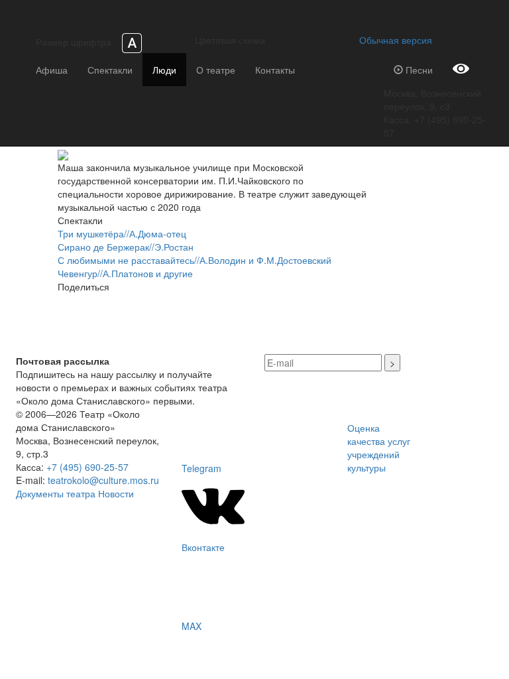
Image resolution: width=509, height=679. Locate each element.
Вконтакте (203, 547)
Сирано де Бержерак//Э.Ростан (126, 246)
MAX (191, 626)
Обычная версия (393, 39)
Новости (116, 493)
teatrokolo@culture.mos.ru (103, 480)
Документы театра (55, 493)
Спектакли (110, 69)
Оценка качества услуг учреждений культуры (378, 447)
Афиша (52, 69)
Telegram (201, 468)
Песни (418, 69)
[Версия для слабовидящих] (461, 69)
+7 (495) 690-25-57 (87, 466)
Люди (164, 69)
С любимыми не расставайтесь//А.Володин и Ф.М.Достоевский (194, 260)
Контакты (275, 69)
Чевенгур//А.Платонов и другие (125, 273)
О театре (215, 69)
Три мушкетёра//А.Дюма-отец (122, 233)
